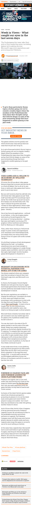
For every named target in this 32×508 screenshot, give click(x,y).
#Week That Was (7, 447)
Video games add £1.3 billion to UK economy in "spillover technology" (15, 178)
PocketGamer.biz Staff (12, 55)
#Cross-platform (20, 447)
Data (16, 8)
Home (2, 29)
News (2, 8)
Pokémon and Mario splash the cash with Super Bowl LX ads (15, 473)
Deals (9, 8)
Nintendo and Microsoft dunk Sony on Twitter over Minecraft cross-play (14, 486)
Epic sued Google (12, 304)
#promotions (6, 451)
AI (19, 1)
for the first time (22, 383)
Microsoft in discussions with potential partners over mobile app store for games (15, 268)
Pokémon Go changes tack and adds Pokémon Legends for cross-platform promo (15, 375)
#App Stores (16, 451)
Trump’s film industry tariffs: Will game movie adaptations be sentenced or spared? (15, 479)
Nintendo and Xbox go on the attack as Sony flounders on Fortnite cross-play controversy (14, 493)
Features (24, 8)
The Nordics (13, 1)
